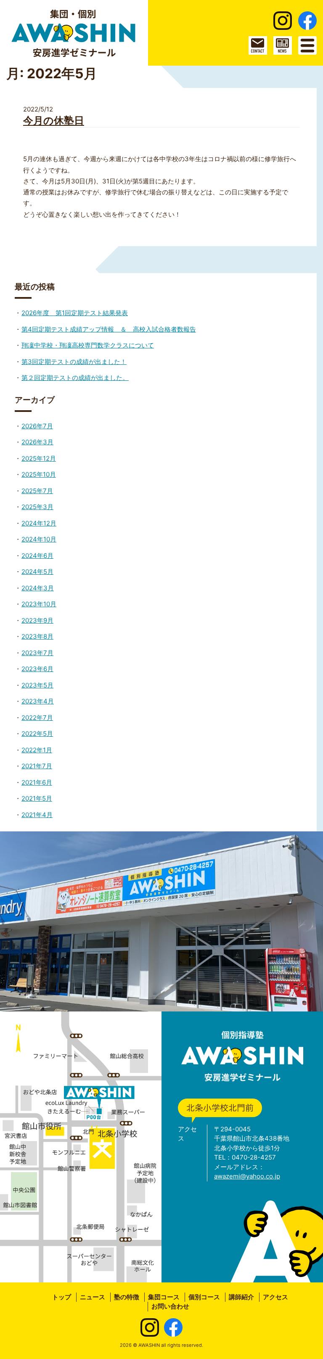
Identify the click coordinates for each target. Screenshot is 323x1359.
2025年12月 (38, 458)
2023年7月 (37, 653)
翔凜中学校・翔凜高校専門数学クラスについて (87, 345)
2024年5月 (37, 572)
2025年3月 (37, 507)
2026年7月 (37, 426)
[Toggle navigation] (307, 45)
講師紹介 (241, 1297)
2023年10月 (38, 604)
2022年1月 (36, 750)
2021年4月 (37, 815)
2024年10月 (38, 539)
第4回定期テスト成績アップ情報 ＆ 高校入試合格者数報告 (108, 329)
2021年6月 (36, 782)
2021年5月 (36, 798)
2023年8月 (37, 636)
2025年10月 (38, 474)
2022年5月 (37, 734)
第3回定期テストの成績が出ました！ (74, 362)
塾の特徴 (126, 1297)
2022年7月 (37, 718)
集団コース (164, 1297)
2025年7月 (37, 491)
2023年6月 (37, 669)
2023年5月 (37, 685)
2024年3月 (37, 588)
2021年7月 (36, 766)
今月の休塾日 (53, 120)
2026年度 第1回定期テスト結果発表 (74, 313)
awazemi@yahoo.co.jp (247, 1176)
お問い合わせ (170, 1306)
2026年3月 (37, 442)
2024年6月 (37, 556)
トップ (61, 1297)
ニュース (92, 1297)
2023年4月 (37, 701)
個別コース (204, 1297)
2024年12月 (38, 523)
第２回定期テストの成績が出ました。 (75, 378)
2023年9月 (37, 620)
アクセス (275, 1297)
